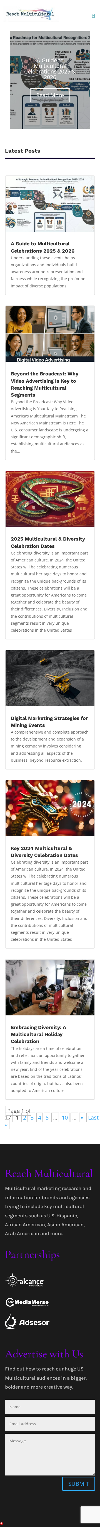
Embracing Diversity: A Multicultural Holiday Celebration (38, 1034)
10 (65, 1117)
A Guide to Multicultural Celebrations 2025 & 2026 (50, 69)
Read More (50, 95)
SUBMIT (78, 1483)
